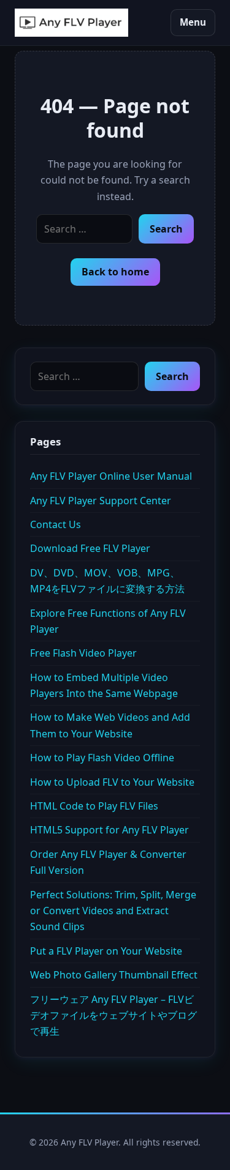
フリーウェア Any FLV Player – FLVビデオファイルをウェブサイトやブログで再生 (113, 1015)
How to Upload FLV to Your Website (112, 782)
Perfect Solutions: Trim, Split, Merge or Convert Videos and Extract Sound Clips (113, 911)
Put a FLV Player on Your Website (106, 951)
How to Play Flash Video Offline (102, 757)
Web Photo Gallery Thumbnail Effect (113, 975)
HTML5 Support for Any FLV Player (109, 830)
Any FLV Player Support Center (100, 500)
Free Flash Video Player (83, 653)
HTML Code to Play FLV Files (94, 806)
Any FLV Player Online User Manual (111, 476)
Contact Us (55, 524)
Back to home (115, 271)
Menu (193, 22)
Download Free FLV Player (90, 548)
